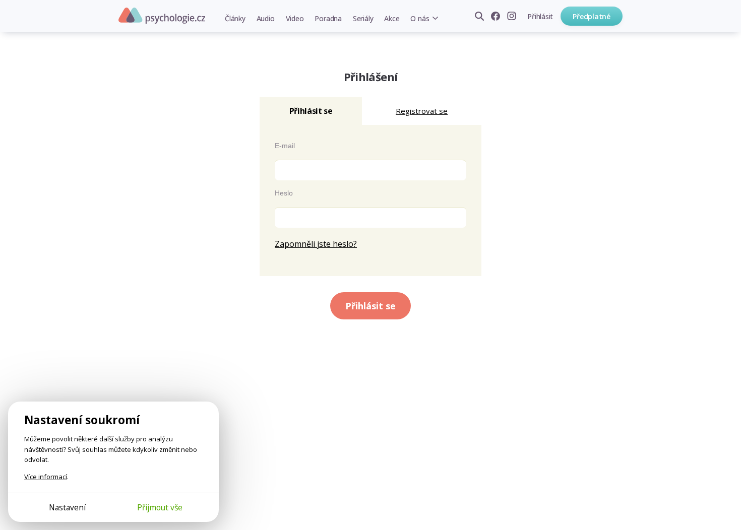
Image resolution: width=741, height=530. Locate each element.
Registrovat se (422, 111)
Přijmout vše (159, 507)
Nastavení (67, 507)
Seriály (363, 18)
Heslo (284, 193)
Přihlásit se (370, 306)
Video (295, 18)
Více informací (45, 476)
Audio (266, 18)
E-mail (285, 146)
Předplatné (591, 16)
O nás (419, 18)
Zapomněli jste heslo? (316, 243)
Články (235, 18)
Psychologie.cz (161, 16)
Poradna (328, 18)
